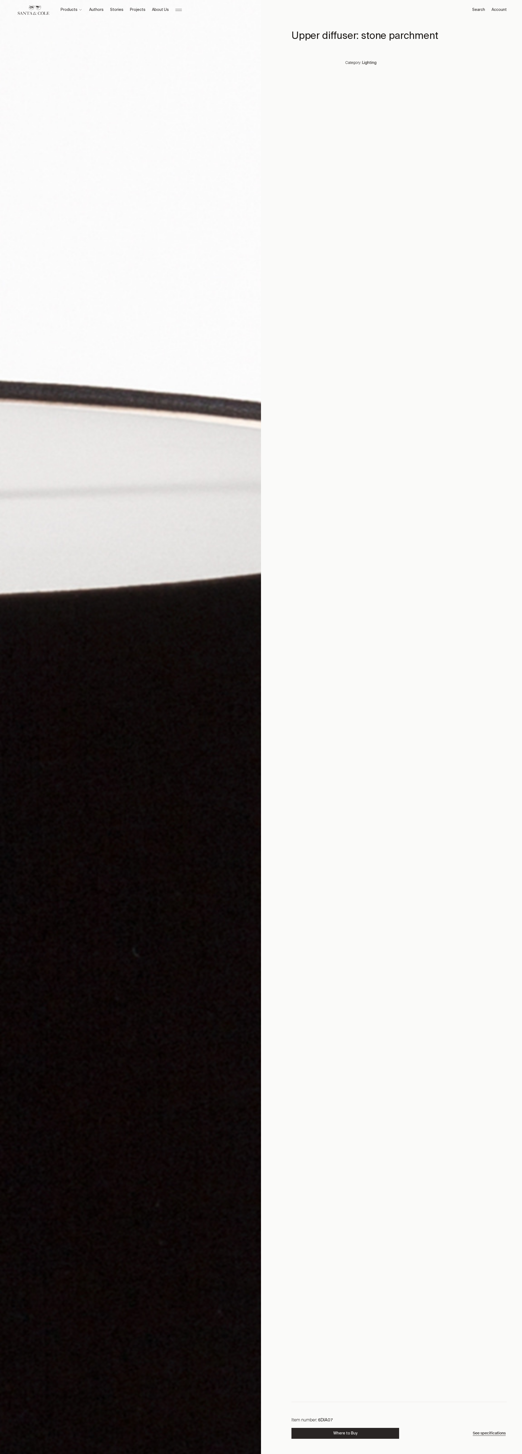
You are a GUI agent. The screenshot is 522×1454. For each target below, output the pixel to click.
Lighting (369, 63)
